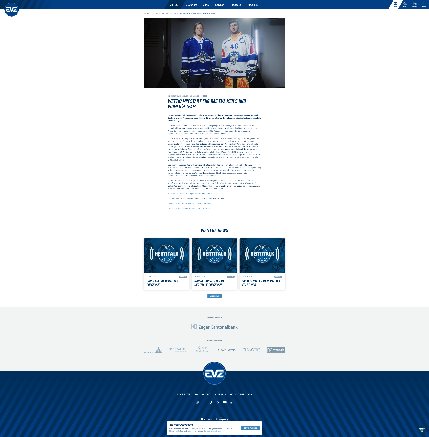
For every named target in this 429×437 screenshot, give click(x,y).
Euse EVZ (253, 5)
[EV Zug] (11, 9)
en (384, 6)
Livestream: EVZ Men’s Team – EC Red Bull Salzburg (189, 203)
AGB (250, 394)
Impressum (220, 394)
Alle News (214, 296)
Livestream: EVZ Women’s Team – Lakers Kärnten (189, 208)
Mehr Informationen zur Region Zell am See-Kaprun (190, 193)
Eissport (191, 5)
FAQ (196, 394)
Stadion (219, 5)
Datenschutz (237, 394)
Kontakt (206, 394)
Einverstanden (250, 428)
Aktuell (175, 5)
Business (236, 5)
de (381, 6)
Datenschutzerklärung (212, 431)
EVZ (205, 96)
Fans (206, 5)
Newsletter (184, 394)
